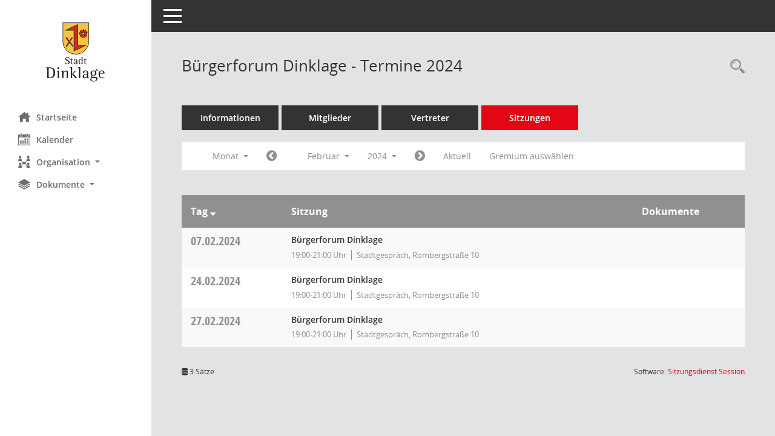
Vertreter (430, 118)
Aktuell (457, 156)
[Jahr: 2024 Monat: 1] (271, 156)
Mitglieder (330, 118)
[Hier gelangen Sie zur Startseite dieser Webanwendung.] (75, 51)
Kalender (54, 139)
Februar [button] (325, 156)
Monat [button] (227, 156)
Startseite (56, 117)
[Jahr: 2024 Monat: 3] (420, 156)
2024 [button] (378, 156)
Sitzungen (529, 118)
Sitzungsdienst (706, 371)
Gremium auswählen (531, 156)
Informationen (230, 118)
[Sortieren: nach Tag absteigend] (213, 211)
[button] (75, 162)
